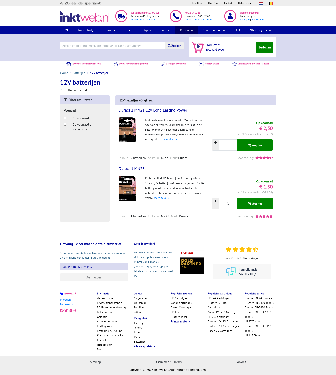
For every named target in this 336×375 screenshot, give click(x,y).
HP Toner (176, 312)
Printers (166, 30)
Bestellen (264, 47)
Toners (110, 30)
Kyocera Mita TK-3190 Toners (258, 328)
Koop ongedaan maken (110, 335)
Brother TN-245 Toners (258, 298)
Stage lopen (141, 298)
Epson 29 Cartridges (220, 330)
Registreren (258, 19)
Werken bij (140, 303)
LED (237, 30)
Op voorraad (81, 118)
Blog (99, 349)
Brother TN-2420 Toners (259, 303)
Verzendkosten (105, 298)
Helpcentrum (245, 3)
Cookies (241, 362)
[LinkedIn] (70, 310)
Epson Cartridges (181, 307)
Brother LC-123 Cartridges (223, 321)
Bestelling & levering (109, 330)
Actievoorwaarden (107, 321)
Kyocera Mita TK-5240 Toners (258, 314)
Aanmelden (94, 277)
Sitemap (95, 362)
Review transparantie (109, 303)
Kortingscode (105, 326)
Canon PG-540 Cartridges (223, 312)
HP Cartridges (179, 298)
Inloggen (245, 19)
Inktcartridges (87, 30)
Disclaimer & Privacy (168, 362)
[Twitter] (66, 310)
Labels (128, 30)
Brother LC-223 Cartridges (223, 326)
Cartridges (140, 323)
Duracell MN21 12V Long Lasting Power (153, 110)
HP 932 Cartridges (218, 317)
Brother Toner (179, 317)
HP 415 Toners (253, 335)
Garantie (102, 317)
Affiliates (139, 312)
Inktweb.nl (70, 293)
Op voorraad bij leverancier (83, 126)
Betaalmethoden (106, 312)
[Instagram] (74, 310)
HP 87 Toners (252, 321)
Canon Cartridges (181, 303)
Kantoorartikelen (214, 30)
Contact (228, 3)
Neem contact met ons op (199, 19)
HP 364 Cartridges (218, 298)
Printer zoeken (180, 321)
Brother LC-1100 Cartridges (217, 305)
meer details (170, 139)
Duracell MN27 (131, 168)
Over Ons (213, 3)
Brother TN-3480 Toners (259, 307)
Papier (147, 30)
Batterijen (186, 30)
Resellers (197, 3)
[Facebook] (62, 310)
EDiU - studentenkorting (111, 307)
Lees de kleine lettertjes (144, 19)
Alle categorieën (260, 30)
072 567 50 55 (193, 12)
